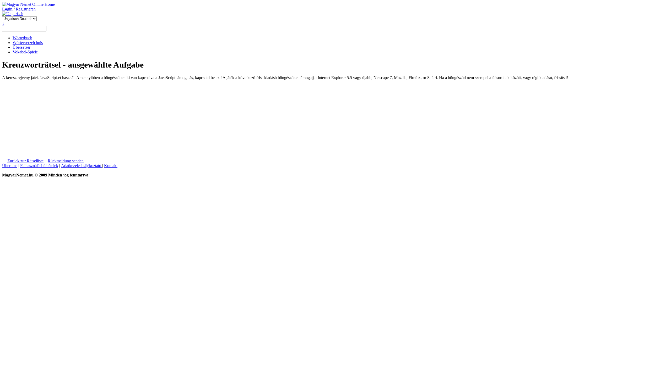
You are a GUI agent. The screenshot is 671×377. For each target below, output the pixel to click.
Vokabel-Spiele (25, 52)
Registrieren (26, 9)
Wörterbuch (22, 38)
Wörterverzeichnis (28, 42)
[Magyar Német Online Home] (28, 4)
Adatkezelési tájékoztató (81, 165)
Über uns (9, 165)
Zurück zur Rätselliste (25, 161)
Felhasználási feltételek (39, 165)
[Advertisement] (50, 116)
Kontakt (110, 165)
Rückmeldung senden (66, 161)
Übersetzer (21, 47)
